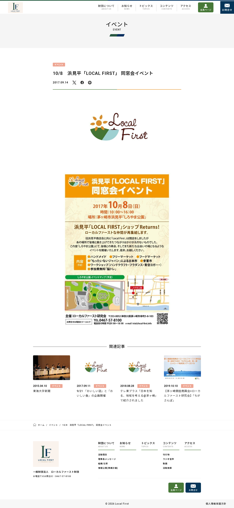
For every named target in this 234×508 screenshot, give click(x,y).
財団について (106, 7)
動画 (165, 463)
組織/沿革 (103, 463)
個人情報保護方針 (216, 503)
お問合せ (227, 10)
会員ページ (205, 10)
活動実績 (167, 468)
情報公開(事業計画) (108, 468)
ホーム (41, 425)
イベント (53, 425)
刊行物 (166, 455)
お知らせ (126, 7)
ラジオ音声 (168, 459)
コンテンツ (167, 7)
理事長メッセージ (107, 459)
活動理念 (102, 455)
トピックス (146, 7)
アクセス (185, 7)
